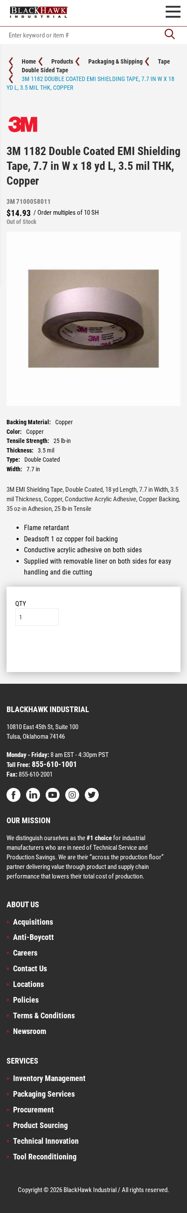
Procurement (33, 1109)
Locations (28, 984)
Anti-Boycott (33, 937)
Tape (164, 61)
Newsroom (29, 1031)
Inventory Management (49, 1078)
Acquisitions (33, 921)
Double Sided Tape (45, 70)
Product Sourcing (40, 1125)
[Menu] (173, 13)
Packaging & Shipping (115, 61)
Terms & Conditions (44, 1015)
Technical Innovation (46, 1140)
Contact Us (30, 968)
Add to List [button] (93, 652)
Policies (26, 999)
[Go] (169, 35)
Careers (25, 952)
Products (62, 61)
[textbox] (93, 35)
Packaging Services (44, 1093)
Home (29, 61)
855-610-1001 (53, 764)
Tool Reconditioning (45, 1156)
